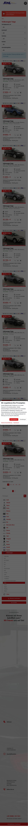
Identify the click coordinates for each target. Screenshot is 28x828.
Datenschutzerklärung (6, 422)
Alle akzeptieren (13, 419)
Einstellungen (23, 419)
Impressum (16, 422)
